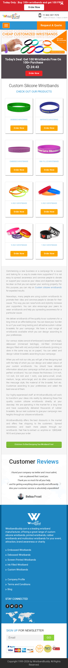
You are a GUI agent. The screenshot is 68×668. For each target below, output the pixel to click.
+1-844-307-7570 (51, 15)
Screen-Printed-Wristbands (22, 559)
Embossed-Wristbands (19, 550)
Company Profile (16, 579)
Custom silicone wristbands (48, 287)
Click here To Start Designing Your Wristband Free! (34, 444)
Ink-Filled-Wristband (18, 564)
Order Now (34, 7)
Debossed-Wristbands (19, 555)
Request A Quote (51, 25)
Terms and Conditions (19, 584)
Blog (10, 589)
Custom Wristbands (18, 569)
